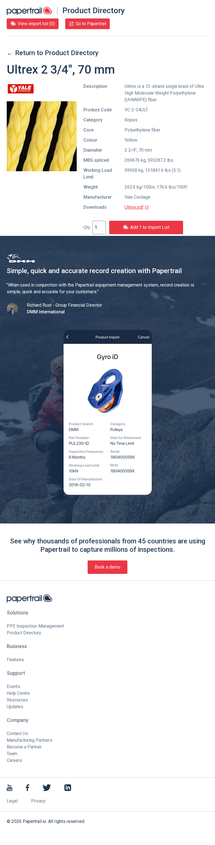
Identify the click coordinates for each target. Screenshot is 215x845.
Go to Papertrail (91, 23)
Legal (12, 801)
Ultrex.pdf (134, 207)
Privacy (38, 801)
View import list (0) (36, 23)
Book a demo (107, 567)
